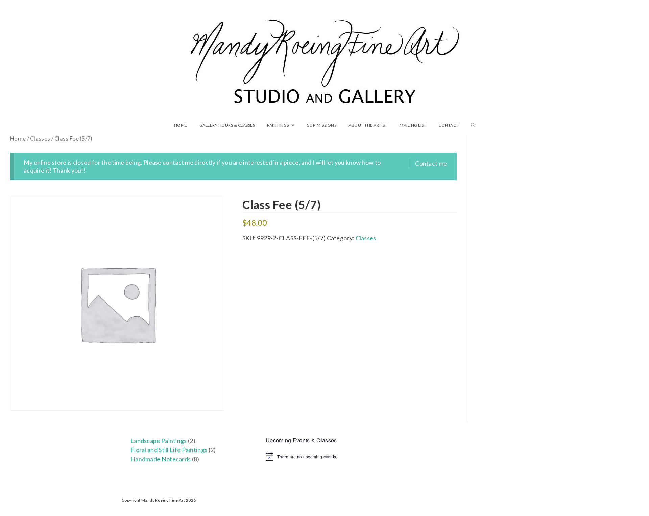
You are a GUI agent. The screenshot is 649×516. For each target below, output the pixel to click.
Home (18, 138)
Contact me (431, 163)
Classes (40, 138)
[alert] (324, 457)
